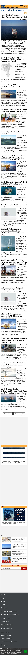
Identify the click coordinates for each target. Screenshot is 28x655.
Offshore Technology (6, 628)
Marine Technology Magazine (9, 641)
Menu (25, 6)
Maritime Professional (6, 638)
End (23, 413)
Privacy (3, 601)
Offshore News (5, 621)
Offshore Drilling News (7, 625)
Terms (2, 598)
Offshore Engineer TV (6, 618)
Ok (25, 651)
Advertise (3, 595)
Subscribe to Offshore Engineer (9, 611)
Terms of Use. (14, 653)
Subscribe (14, 7)
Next (19, 413)
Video (3, 506)
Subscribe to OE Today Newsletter (10, 614)
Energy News (4, 645)
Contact (3, 604)
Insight (3, 445)
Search (7, 7)
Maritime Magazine (6, 635)
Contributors (4, 608)
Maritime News (5, 632)
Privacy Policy (4, 653)
